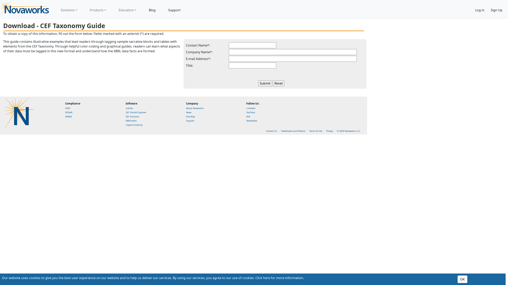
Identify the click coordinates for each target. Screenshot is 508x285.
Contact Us (271, 131)
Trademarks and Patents (293, 131)
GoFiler (129, 108)
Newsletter (251, 120)
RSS (248, 116)
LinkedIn (251, 108)
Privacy (329, 131)
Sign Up (496, 10)
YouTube (250, 112)
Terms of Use (315, 131)
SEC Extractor (132, 116)
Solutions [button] (68, 10)
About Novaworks (195, 108)
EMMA (68, 116)
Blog (152, 10)
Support (174, 10)
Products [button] (97, 10)
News (188, 112)
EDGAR (68, 112)
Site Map (190, 116)
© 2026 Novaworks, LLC (348, 131)
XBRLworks (131, 120)
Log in (479, 10)
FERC (67, 108)
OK (462, 279)
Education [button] (126, 10)
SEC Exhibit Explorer (136, 112)
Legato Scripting (134, 125)
